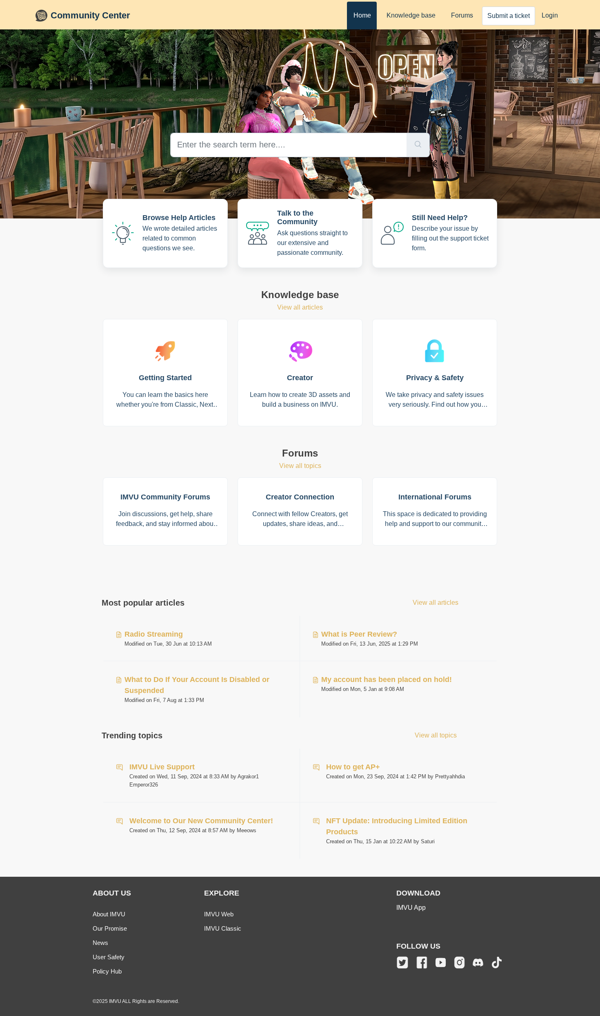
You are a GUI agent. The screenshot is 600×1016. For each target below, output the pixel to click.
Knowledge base (411, 15)
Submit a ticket (508, 15)
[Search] (418, 145)
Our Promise (110, 928)
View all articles (300, 307)
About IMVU (109, 914)
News (100, 942)
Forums (462, 15)
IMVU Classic (222, 928)
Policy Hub (107, 971)
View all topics (300, 465)
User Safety (108, 957)
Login (550, 15)
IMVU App (411, 907)
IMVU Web (218, 914)
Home (362, 15)
